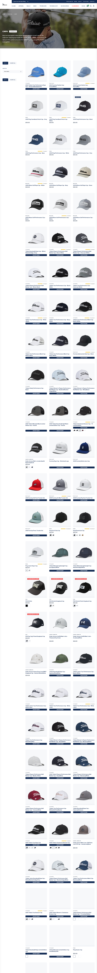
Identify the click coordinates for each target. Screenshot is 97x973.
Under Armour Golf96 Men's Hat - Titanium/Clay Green (58, 637)
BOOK (83, 6)
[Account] (94, 6)
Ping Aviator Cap (77, 949)
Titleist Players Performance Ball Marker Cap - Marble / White (34, 775)
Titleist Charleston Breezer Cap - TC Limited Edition (83, 424)
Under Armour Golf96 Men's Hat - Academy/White (82, 637)
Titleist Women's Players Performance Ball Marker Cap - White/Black (83, 389)
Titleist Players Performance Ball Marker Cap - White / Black (34, 286)
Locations (86, 1)
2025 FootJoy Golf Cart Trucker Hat (35, 498)
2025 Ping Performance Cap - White (59, 153)
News (75, 1)
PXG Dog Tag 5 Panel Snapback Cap (35, 636)
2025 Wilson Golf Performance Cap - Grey (83, 218)
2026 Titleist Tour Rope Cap (33, 842)
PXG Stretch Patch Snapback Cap (82, 601)
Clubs (14, 6)
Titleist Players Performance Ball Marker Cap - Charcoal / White (82, 252)
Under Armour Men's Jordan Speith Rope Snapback (35, 461)
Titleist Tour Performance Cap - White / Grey (59, 706)
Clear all (12, 63)
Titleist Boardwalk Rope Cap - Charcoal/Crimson (81, 809)
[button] (87, 83)
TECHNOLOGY (54, 6)
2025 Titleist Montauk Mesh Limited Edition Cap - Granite (35, 424)
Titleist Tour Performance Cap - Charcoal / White (81, 286)
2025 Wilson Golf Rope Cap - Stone (82, 185)
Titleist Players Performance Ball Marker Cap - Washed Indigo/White (58, 879)
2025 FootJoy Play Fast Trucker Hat (82, 498)
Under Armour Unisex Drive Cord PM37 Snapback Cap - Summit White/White (35, 672)
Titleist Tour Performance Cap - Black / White (60, 286)
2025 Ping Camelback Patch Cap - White (58, 120)
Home (3, 14)
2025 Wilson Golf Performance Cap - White (59, 218)
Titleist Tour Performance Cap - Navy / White (59, 320)
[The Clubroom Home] (4, 4)
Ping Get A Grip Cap (54, 530)
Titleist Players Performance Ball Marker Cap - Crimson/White (34, 809)
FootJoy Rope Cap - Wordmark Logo (59, 461)
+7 (85, 430)
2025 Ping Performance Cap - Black (83, 119)
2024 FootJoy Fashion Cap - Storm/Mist (80, 85)
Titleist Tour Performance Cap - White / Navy (83, 706)
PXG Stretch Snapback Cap (56, 601)
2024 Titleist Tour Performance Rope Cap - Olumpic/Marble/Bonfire (35, 85)
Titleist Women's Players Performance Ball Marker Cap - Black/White (60, 740)
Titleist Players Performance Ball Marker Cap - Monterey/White (82, 775)
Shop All (10, 14)
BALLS (28, 6)
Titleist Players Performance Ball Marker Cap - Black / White (58, 252)
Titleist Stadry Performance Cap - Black (34, 389)
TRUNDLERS (43, 6)
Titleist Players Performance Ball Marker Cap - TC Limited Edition (82, 913)
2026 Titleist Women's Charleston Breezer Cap (58, 913)
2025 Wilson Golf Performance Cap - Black (35, 218)
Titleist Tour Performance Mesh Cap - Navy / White (59, 354)
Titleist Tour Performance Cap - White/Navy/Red (34, 740)
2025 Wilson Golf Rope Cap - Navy (58, 185)
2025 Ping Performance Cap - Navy (35, 153)
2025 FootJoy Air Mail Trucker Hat (58, 498)
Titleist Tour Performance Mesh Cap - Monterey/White (83, 879)
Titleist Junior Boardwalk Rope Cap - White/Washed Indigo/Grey (35, 879)
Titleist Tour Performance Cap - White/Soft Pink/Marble (58, 809)
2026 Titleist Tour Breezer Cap (33, 912)
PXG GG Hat (28, 601)
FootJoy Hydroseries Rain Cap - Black (83, 354)
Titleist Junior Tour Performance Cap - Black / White (83, 672)
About (80, 1)
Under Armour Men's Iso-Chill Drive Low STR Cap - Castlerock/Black (82, 843)
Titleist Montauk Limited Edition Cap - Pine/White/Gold (59, 950)
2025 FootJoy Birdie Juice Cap (81, 461)
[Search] (91, 6)
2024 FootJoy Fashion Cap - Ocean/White (57, 85)
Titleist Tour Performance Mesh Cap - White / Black (35, 354)
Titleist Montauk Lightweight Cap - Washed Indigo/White (82, 566)
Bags (35, 6)
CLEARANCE (75, 6)
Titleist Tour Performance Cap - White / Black (35, 320)
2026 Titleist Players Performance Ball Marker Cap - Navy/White (60, 775)
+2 (85, 919)
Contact (92, 1)
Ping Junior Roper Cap (31, 565)
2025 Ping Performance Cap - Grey (82, 153)
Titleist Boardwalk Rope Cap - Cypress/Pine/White (57, 672)
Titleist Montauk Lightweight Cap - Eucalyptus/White (58, 566)
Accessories (65, 6)
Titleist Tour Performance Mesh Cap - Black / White (83, 320)
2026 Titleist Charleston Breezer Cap (59, 842)
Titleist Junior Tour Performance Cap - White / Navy (36, 706)
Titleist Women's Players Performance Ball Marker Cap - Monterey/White (83, 740)
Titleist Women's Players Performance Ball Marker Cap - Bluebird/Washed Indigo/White (60, 390)
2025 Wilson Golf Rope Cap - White (34, 185)
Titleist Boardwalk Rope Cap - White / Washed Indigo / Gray (35, 252)
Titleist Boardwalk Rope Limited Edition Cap (36, 950)
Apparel (21, 6)
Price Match (69, 1)
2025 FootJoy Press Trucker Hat (34, 530)
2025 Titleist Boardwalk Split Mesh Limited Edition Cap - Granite (58, 424)
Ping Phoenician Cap (78, 530)
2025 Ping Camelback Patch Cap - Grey (36, 119)
